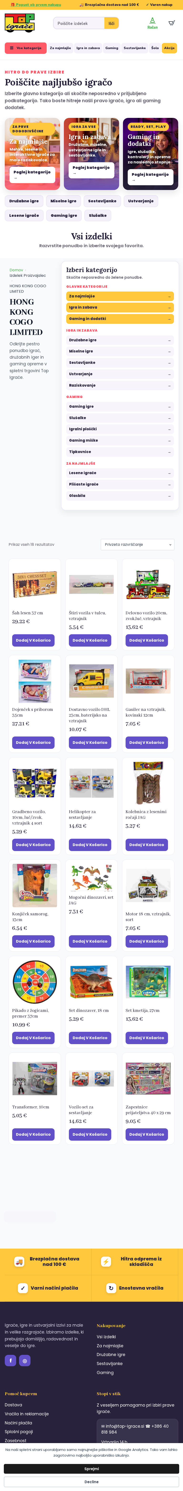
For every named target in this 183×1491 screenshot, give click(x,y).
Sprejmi (91, 1468)
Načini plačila (18, 1423)
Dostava (13, 1405)
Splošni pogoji (19, 1432)
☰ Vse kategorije (25, 48)
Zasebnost (15, 1441)
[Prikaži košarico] (171, 23)
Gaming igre (64, 215)
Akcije (169, 48)
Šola (155, 48)
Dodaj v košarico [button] (33, 640)
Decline (92, 1481)
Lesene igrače (24, 215)
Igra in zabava (88, 48)
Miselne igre (63, 201)
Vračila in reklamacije (27, 1414)
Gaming (111, 48)
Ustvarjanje (141, 201)
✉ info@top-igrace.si (123, 1426)
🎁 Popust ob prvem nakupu (35, 4)
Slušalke (98, 215)
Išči (111, 23)
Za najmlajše (60, 48)
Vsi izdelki (106, 1337)
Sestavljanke (135, 48)
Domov (16, 270)
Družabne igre (24, 201)
